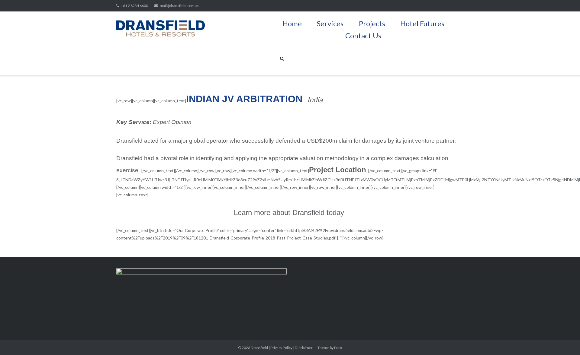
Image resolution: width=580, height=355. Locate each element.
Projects (372, 23)
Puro (338, 347)
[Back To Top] (565, 340)
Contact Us (363, 35)
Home (292, 23)
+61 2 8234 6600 (134, 5)
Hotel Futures (422, 23)
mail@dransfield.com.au (179, 5)
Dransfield (259, 347)
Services (330, 23)
